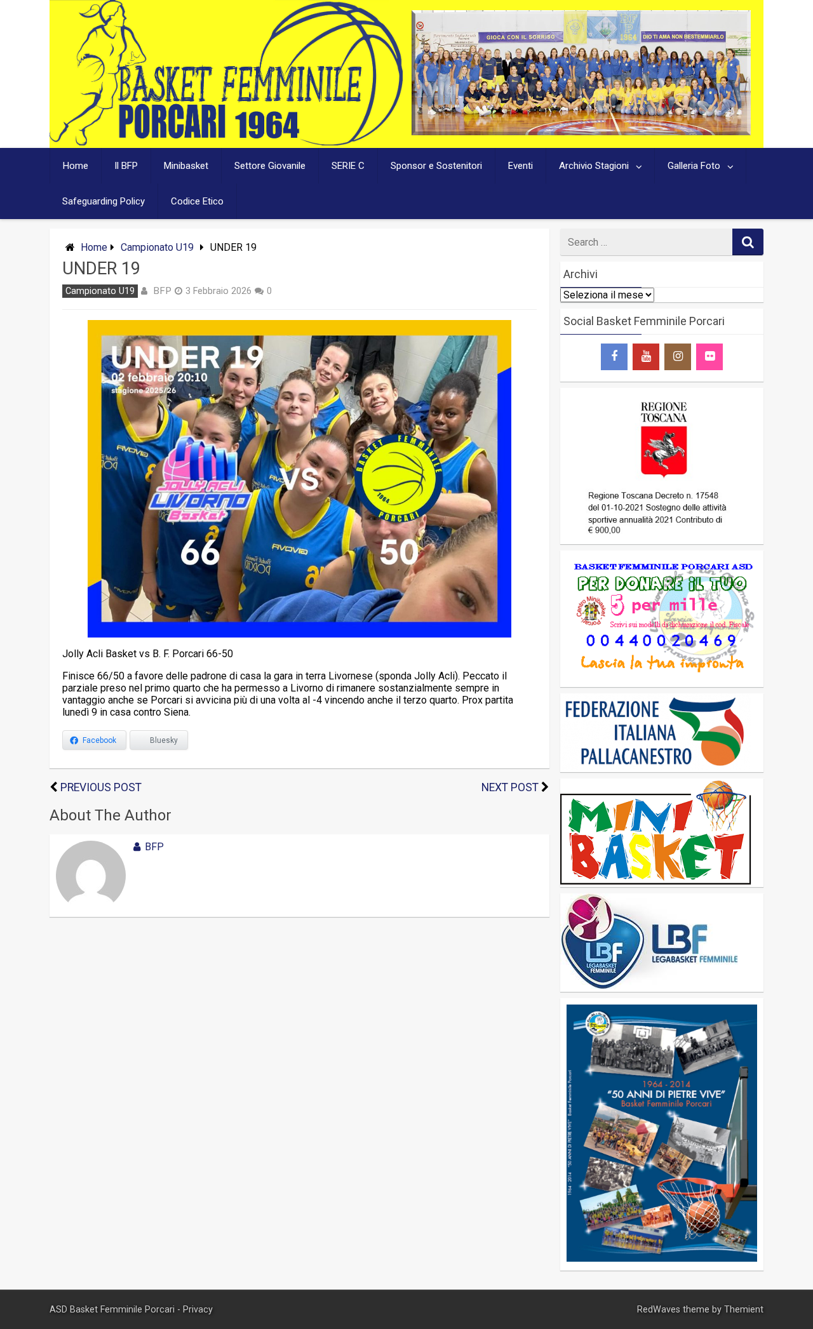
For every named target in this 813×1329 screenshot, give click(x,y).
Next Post (510, 787)
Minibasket (186, 165)
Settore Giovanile (270, 165)
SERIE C (348, 165)
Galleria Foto (694, 165)
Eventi (520, 165)
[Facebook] (614, 357)
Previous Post (101, 787)
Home (75, 165)
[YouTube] (646, 357)
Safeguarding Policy (103, 201)
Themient (743, 1309)
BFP (162, 291)
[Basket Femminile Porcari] (226, 142)
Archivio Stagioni (594, 165)
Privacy (198, 1309)
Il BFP (126, 165)
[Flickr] (709, 357)
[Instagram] (677, 357)
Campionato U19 (157, 247)
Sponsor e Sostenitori (436, 165)
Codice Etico (197, 201)
